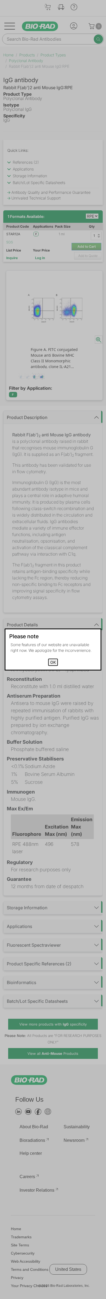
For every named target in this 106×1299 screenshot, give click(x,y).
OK (53, 662)
